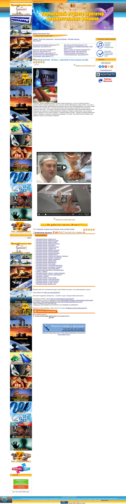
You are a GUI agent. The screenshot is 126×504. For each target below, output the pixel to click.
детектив (46, 229)
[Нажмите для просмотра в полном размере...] (45, 102)
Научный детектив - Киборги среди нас (48, 250)
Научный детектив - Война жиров (46, 260)
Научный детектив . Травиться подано (47, 247)
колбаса (72, 229)
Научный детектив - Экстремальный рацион (49, 265)
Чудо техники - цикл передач (41, 56)
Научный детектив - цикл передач (74, 51)
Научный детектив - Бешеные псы (46, 262)
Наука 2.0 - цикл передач (40, 51)
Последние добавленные (46, 39)
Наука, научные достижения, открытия (75, 49)
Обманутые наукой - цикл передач (74, 53)
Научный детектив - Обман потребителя (48, 259)
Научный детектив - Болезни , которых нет (48, 257)
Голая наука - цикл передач (41, 46)
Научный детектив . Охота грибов (46, 277)
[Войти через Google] (108, 66)
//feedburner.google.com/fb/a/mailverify (76, 308)
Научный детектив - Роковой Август (47, 254)
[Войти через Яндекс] (105, 66)
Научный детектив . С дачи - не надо (47, 282)
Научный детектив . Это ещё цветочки (47, 281)
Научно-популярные (61, 39)
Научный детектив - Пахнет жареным (47, 251)
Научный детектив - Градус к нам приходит (49, 274)
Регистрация (42, 33)
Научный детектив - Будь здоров (45, 264)
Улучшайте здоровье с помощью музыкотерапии (108, 45)
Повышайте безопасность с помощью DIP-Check (108, 53)
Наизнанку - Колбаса (42, 276)
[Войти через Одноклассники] (111, 66)
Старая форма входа (106, 70)
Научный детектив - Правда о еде (46, 239)
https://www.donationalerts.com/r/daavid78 (62, 298)
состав (62, 229)
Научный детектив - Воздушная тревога (48, 268)
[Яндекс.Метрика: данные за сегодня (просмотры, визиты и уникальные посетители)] (81, 502)
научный (66, 229)
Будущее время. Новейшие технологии (44, 45)
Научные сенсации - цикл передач (43, 53)
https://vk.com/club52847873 (52, 292)
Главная (35, 33)
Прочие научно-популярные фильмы (44, 54)
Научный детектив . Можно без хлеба (47, 240)
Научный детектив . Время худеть (46, 284)
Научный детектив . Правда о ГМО (46, 242)
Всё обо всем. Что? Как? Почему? (74, 45)
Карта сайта (104, 500)
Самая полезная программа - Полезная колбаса (50, 270)
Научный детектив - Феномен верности (48, 253)
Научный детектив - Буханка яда (45, 245)
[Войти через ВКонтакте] (100, 66)
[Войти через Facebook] (103, 66)
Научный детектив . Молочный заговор (48, 243)
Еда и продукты (54, 229)
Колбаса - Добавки (41, 271)
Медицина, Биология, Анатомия (42, 49)
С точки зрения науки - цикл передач (75, 54)
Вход (48, 33)
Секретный (40, 229)
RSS (78, 1)
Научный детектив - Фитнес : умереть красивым (50, 273)
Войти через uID (106, 63)
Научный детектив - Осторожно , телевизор (49, 267)
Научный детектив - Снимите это (46, 248)
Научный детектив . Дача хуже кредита (47, 279)
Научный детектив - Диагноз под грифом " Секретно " (52, 256)
